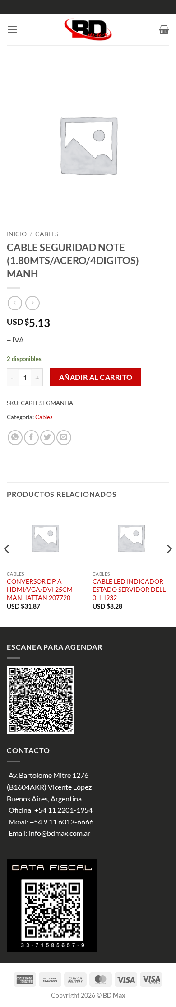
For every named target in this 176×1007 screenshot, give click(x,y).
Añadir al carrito (96, 377)
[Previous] (7, 567)
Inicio (17, 234)
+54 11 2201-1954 (63, 810)
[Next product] (15, 303)
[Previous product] (32, 303)
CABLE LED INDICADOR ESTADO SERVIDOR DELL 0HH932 (129, 589)
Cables (46, 234)
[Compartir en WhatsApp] (15, 437)
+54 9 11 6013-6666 (61, 821)
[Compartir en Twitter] (47, 437)
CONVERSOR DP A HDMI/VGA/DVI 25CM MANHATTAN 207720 (40, 589)
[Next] (168, 567)
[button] (12, 29)
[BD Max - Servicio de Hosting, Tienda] (88, 29)
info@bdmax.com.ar (59, 833)
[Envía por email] (63, 437)
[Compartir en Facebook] (31, 437)
